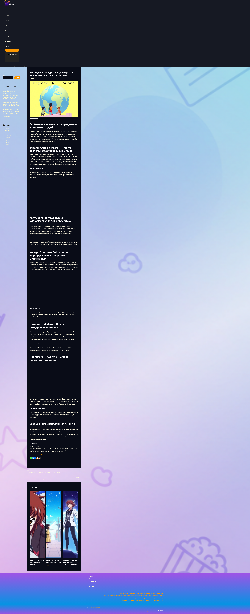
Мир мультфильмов (95, 607)
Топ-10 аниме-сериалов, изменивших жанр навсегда (37, 562)
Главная (7, 10)
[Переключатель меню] (12, 50)
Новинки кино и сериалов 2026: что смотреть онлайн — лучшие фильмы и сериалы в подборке (11, 109)
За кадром (8, 41)
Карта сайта (161, 610)
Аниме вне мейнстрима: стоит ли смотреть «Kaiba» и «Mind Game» (70, 562)
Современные (8, 25)
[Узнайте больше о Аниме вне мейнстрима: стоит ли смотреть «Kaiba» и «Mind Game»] (70, 557)
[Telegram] (33, 458)
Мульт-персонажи (14, 59)
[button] (10, 46)
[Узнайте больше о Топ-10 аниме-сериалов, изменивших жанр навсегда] (37, 557)
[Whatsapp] (31, 458)
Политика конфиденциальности (155, 611)
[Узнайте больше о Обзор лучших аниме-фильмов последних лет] (53, 557)
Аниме (7, 30)
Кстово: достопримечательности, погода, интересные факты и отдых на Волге (11, 91)
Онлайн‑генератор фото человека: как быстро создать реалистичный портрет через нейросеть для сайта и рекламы (133, 595)
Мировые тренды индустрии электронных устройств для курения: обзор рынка (10, 115)
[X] (40, 458)
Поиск (4, 75)
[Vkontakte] (35, 458)
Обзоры (7, 46)
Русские (7, 15)
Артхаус (7, 36)
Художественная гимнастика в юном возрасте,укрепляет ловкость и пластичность (11, 97)
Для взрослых (13, 54)
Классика (7, 20)
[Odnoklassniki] (37, 458)
